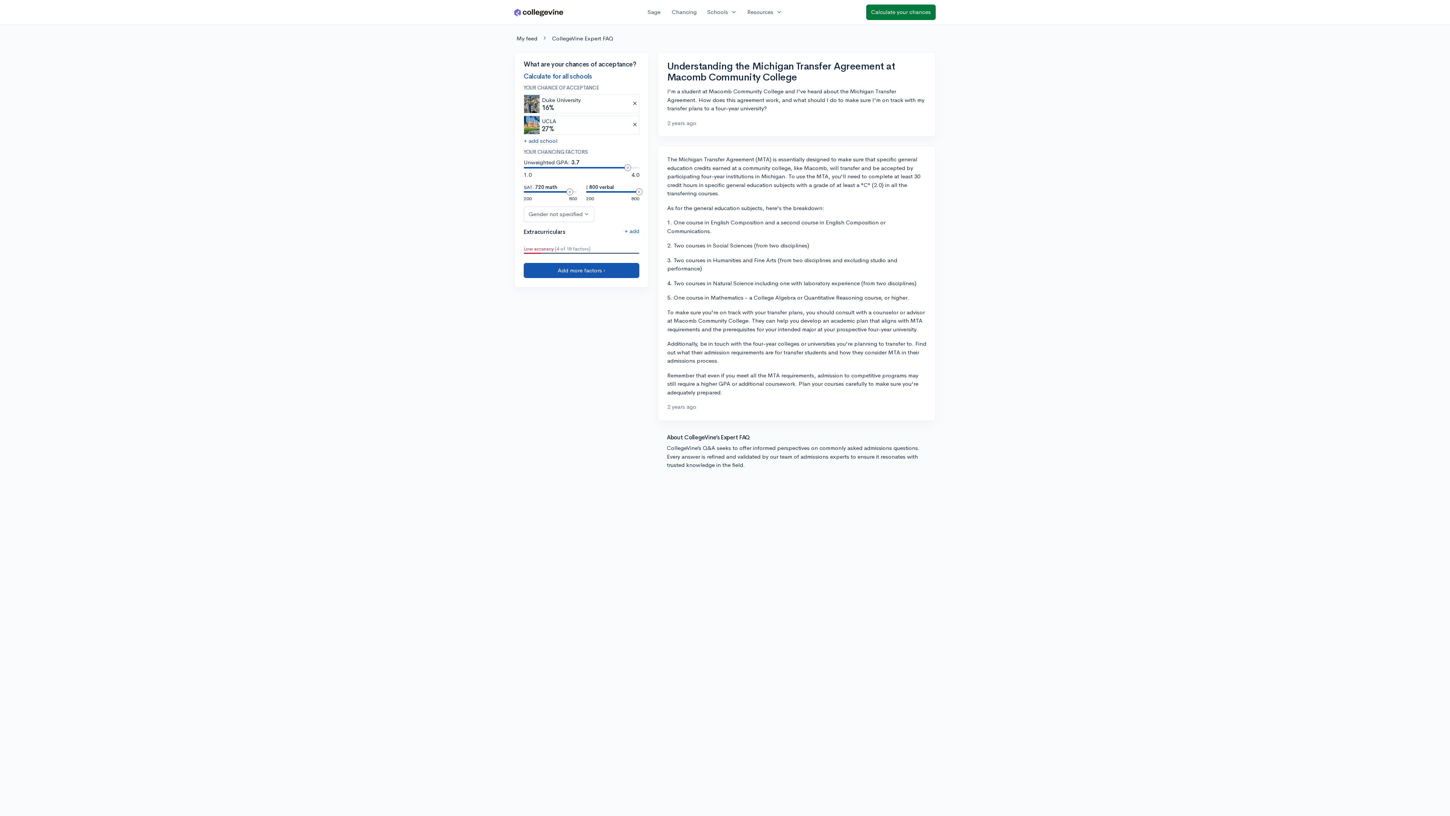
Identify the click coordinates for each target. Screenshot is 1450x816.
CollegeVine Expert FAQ (582, 38)
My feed (527, 38)
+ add (632, 231)
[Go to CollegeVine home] (538, 12)
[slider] (627, 167)
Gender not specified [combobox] (556, 214)
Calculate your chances (901, 11)
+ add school (540, 140)
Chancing (684, 11)
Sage (654, 11)
